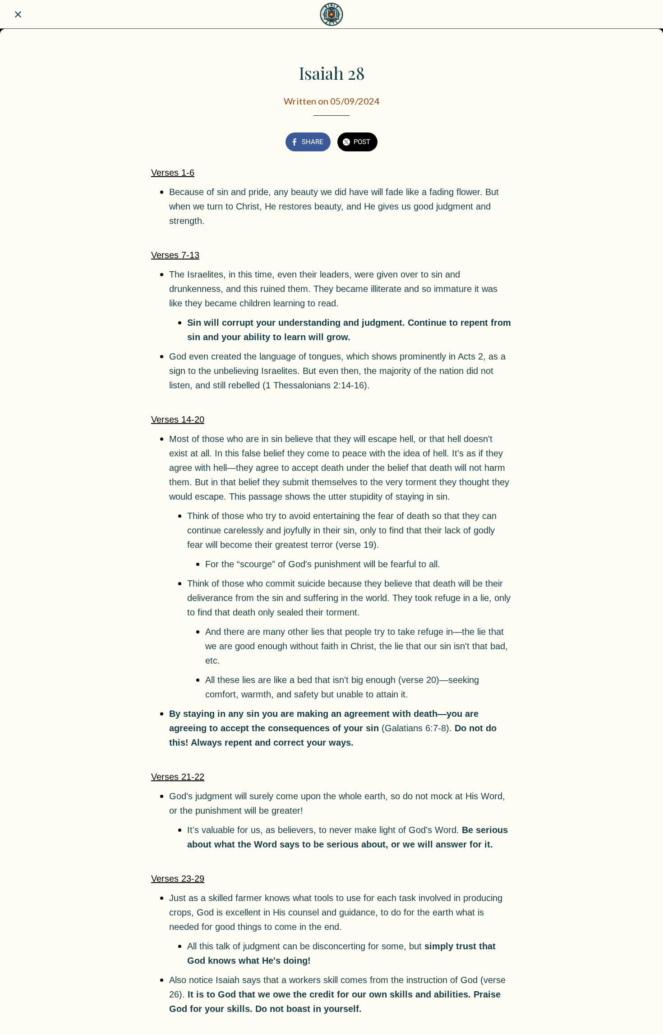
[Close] (18, 14)
